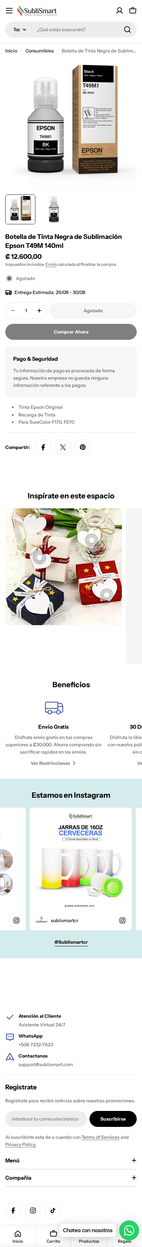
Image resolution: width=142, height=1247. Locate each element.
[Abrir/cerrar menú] (9, 11)
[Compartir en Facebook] (43, 447)
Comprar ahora (71, 332)
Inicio (11, 51)
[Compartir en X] (63, 447)
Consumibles (39, 51)
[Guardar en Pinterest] (83, 447)
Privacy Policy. (20, 1144)
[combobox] (71, 29)
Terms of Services (101, 1137)
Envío (51, 264)
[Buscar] (127, 30)
